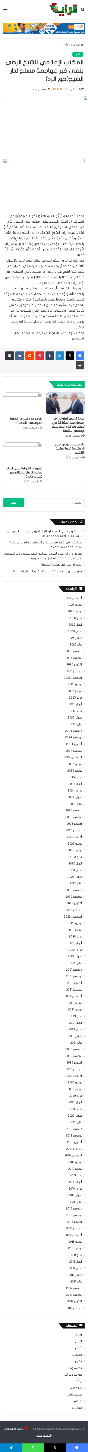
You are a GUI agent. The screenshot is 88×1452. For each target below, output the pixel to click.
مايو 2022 (75, 936)
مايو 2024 (75, 777)
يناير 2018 (76, 1281)
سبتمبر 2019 (74, 1148)
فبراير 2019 (75, 1195)
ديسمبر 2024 (73, 730)
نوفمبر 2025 (73, 657)
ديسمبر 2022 (73, 890)
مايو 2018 (76, 1255)
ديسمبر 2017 (74, 1288)
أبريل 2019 (75, 1182)
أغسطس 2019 (73, 1155)
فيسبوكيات (75, 1394)
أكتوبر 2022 (74, 903)
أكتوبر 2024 (74, 744)
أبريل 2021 (75, 1022)
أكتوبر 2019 (74, 1142)
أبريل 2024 (75, 784)
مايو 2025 (75, 697)
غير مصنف (75, 1388)
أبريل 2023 (75, 863)
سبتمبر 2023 (74, 830)
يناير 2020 (76, 1122)
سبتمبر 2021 (74, 989)
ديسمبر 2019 (74, 1129)
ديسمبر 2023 (73, 810)
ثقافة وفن (75, 1368)
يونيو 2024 (74, 770)
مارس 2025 (75, 711)
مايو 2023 (75, 856)
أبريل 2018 (75, 1261)
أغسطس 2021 (73, 996)
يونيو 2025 (74, 691)
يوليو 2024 (74, 764)
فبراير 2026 (75, 638)
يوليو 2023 (75, 843)
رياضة (78, 1381)
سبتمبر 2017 (74, 1308)
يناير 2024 (75, 803)
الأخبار (65, 44)
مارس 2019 (75, 1188)
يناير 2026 (76, 644)
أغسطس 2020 (73, 1075)
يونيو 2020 (74, 1089)
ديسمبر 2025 (73, 651)
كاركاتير (77, 1401)
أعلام (78, 1334)
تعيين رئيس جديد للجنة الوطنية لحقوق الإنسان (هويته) (47, 571)
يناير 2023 (76, 883)
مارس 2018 (75, 1268)
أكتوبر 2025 (74, 664)
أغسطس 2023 (73, 837)
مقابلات (77, 1407)
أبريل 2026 (75, 624)
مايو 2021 (76, 1016)
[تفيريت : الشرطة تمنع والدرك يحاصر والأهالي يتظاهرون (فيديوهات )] (22, 453)
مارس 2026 (75, 631)
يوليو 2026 (75, 604)
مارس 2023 (75, 870)
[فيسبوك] (80, 355)
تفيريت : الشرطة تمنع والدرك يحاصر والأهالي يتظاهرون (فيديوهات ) (24, 472)
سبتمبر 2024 (73, 750)
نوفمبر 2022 (73, 896)
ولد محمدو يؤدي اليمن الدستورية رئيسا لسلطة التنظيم (69, 448)
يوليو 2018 (75, 1241)
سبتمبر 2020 (74, 1069)
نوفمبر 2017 (74, 1294)
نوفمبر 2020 (73, 1056)
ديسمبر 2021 (74, 969)
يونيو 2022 (74, 929)
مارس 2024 (75, 790)
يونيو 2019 (75, 1168)
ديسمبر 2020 (73, 1049)
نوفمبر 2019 (74, 1135)
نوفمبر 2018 (74, 1215)
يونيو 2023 (74, 850)
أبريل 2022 (75, 943)
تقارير (78, 1361)
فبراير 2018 (75, 1274)
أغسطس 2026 (73, 598)
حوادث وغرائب (73, 1374)
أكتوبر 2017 (74, 1301)
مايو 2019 (76, 1175)
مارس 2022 (75, 949)
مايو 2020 (75, 1095)
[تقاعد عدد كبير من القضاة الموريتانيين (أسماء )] (22, 403)
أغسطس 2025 (73, 677)
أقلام (78, 1341)
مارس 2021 (75, 1029)
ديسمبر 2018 (74, 1208)
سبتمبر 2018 (74, 1228)
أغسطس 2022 (73, 916)
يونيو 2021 (75, 1009)
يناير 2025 (76, 724)
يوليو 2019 (75, 1162)
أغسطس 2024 (73, 757)
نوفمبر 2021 (74, 976)
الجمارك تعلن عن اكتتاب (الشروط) (61, 564)
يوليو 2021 (75, 1002)
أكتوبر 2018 (74, 1221)
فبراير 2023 (75, 876)
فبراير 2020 (75, 1115)
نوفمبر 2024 (73, 737)
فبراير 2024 (74, 797)
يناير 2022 (76, 963)
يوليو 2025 (75, 684)
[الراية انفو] (63, 9)
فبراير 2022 (75, 956)
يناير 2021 (76, 1042)
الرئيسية (76, 44)
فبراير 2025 (75, 717)
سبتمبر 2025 (74, 671)
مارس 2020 (75, 1109)
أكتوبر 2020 (74, 1062)
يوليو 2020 (75, 1082)
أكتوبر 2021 (74, 983)
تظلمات (77, 1354)
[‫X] (70, 355)
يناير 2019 (76, 1202)
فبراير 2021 (75, 1036)
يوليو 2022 (75, 923)
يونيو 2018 (75, 1248)
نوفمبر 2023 (73, 817)
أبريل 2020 (75, 1102)
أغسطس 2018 (73, 1235)
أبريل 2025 (75, 704)
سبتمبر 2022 (74, 910)
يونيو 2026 (74, 611)
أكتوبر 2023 (74, 823)
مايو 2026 (75, 618)
